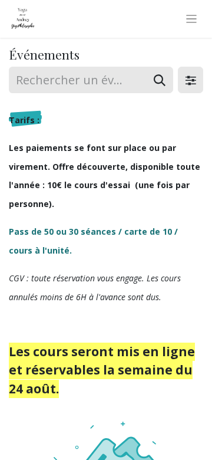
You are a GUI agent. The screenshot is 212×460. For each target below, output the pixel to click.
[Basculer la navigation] (192, 18)
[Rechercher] (159, 80)
